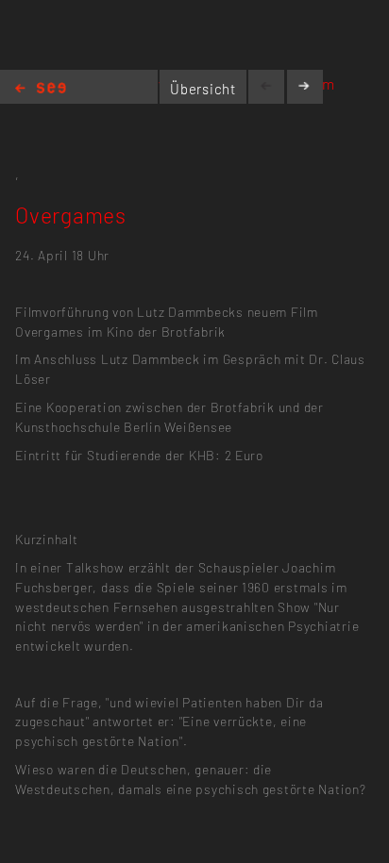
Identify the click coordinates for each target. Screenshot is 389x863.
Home (40, 89)
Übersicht (203, 88)
